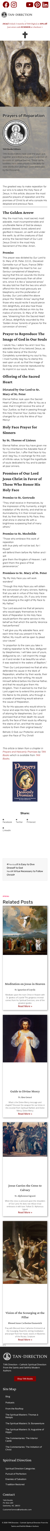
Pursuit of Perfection (15, 1473)
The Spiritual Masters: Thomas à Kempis (21, 1416)
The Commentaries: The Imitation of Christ (23, 1448)
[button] (25, 21)
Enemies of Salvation (15, 1479)
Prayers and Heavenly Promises (20, 751)
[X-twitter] (21, 4)
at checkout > (32, 27)
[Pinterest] (37, 4)
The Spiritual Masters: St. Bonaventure (24, 1423)
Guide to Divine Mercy (25, 1091)
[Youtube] (29, 4)
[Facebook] (6, 4)
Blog (7, 1396)
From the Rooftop (14, 1408)
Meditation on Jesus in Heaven (25, 984)
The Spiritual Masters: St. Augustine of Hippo (24, 1431)
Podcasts (9, 1402)
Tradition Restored (14, 1484)
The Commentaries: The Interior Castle (21, 1439)
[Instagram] (14, 4)
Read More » (25, 1006)
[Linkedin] (45, 4)
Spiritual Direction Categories (20, 1468)
